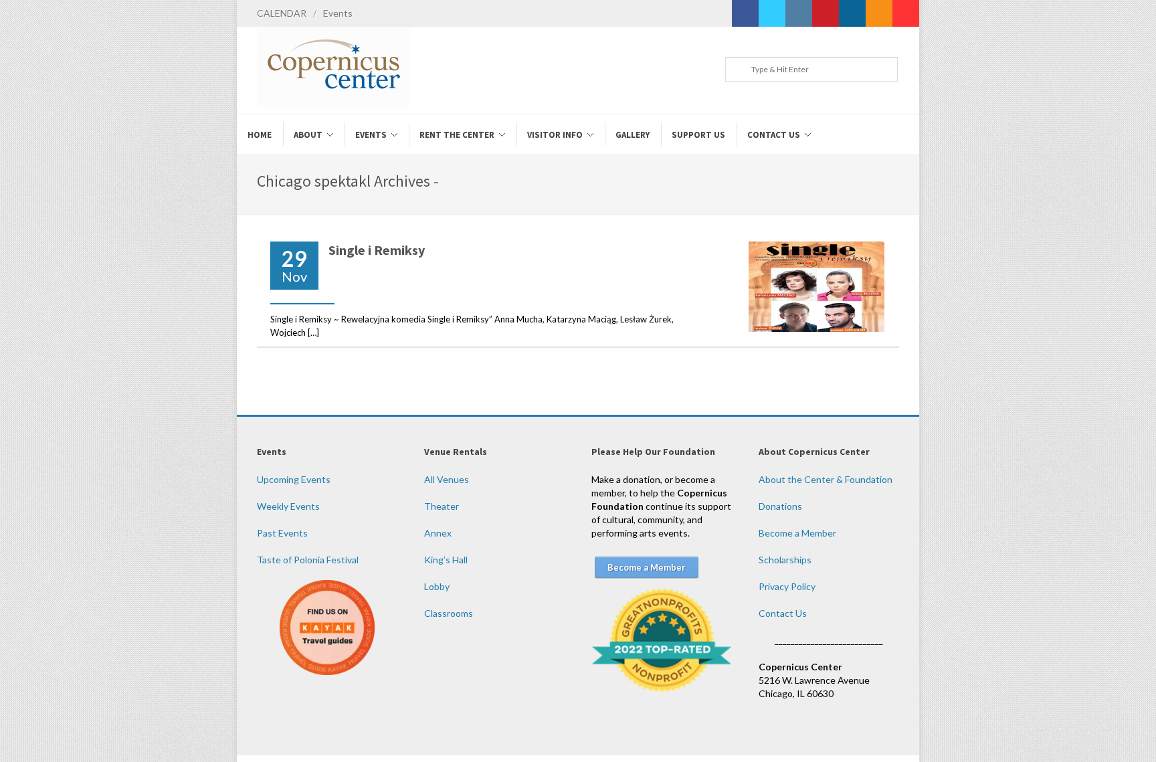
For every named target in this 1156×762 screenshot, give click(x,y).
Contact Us (783, 613)
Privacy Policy (787, 586)
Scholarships (785, 559)
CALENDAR (281, 13)
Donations (780, 506)
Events (338, 13)
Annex (438, 533)
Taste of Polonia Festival (308, 559)
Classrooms (448, 613)
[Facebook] (745, 13)
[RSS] (879, 13)
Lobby (437, 586)
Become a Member (797, 533)
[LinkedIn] (852, 13)
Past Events (282, 533)
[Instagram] (798, 13)
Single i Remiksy (376, 250)
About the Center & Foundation (825, 479)
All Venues (446, 479)
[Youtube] (905, 13)
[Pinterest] (825, 13)
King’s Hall (446, 559)
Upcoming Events (293, 479)
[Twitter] (772, 13)
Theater (441, 506)
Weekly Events (288, 506)
